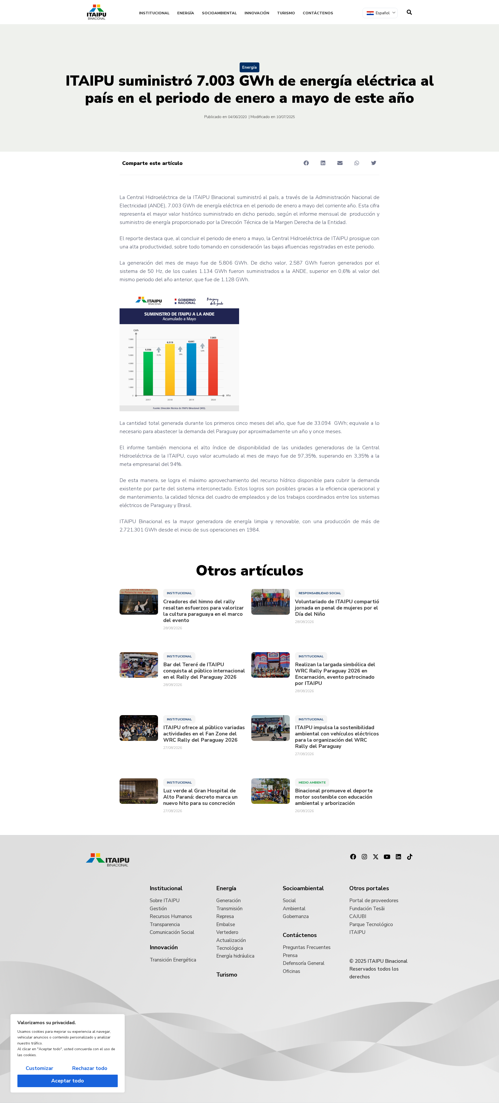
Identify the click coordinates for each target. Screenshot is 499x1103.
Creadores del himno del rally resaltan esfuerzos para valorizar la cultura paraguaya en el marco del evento (203, 611)
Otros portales (369, 888)
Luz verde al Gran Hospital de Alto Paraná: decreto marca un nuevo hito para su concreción (200, 797)
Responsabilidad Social (320, 593)
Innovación (257, 13)
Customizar (39, 1068)
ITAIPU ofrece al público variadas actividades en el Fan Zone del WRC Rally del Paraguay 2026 (204, 733)
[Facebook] (353, 857)
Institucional (154, 13)
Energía (185, 13)
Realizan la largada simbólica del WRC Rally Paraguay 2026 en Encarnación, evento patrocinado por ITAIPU (335, 674)
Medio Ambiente (312, 782)
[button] (306, 163)
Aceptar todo (67, 1080)
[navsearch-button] (409, 12)
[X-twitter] (375, 857)
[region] (67, 1053)
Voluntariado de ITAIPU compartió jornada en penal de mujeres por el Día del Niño (337, 608)
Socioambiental (219, 13)
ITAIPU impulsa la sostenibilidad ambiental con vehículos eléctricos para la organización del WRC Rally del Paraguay (337, 736)
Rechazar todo (89, 1068)
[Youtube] (387, 857)
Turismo (286, 13)
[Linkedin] (398, 857)
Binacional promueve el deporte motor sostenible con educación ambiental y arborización (334, 797)
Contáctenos (318, 13)
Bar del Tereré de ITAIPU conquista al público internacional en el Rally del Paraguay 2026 (204, 671)
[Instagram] (364, 857)
